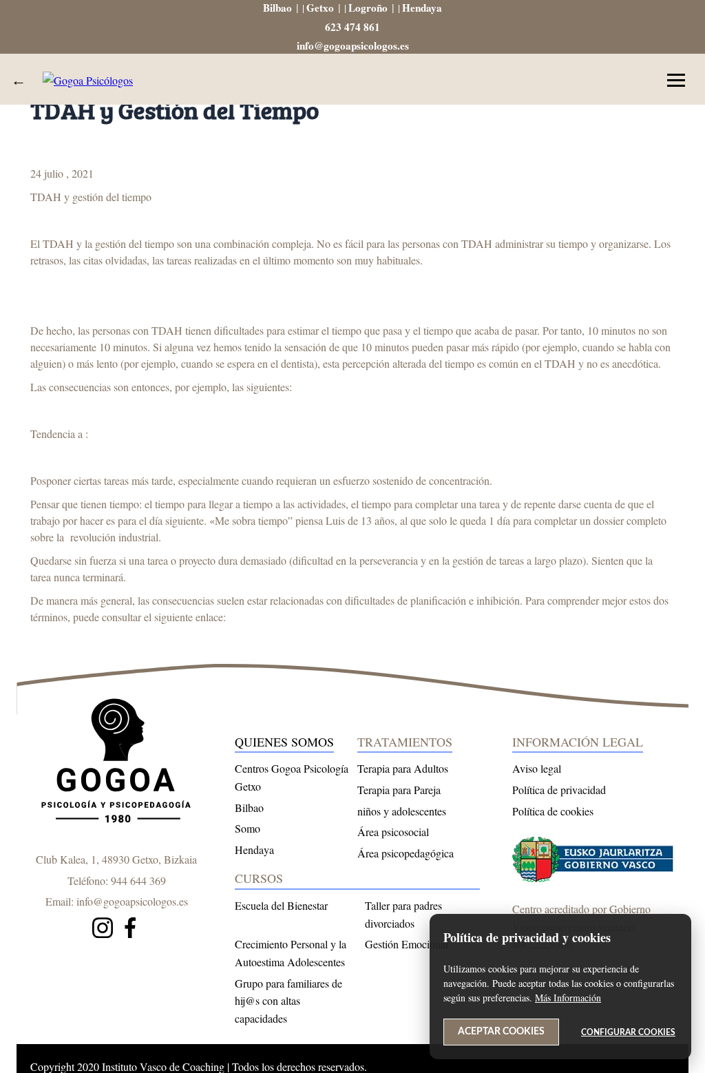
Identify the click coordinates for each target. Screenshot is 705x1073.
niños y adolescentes (401, 811)
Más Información (568, 997)
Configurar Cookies (628, 1032)
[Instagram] (102, 930)
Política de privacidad (559, 789)
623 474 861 (352, 26)
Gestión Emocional (406, 944)
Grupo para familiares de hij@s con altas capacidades (288, 1000)
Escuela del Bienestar (281, 905)
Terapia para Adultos (402, 768)
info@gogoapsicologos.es (353, 45)
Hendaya (422, 7)
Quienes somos (284, 741)
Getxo (320, 7)
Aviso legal (536, 768)
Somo (247, 828)
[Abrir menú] (676, 81)
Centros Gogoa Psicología (291, 768)
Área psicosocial (393, 831)
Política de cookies (552, 811)
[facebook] (130, 930)
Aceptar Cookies (501, 1031)
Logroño (368, 7)
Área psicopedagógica (405, 853)
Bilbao (277, 7)
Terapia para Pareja (399, 789)
